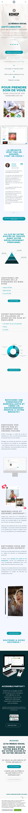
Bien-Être (7, 290)
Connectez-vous (20, 61)
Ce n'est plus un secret (12, 324)
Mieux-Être (7, 287)
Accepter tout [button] (18, 810)
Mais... (5, 327)
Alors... (6, 330)
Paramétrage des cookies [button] (7, 810)
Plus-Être (7, 293)
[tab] (14, 287)
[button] (14, 52)
